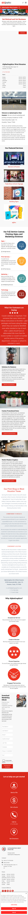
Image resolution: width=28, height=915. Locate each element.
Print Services (5, 257)
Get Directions (14, 839)
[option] (14, 18)
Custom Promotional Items (9, 433)
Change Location (11, 853)
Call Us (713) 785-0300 (8, 860)
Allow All (14, 912)
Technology (4, 290)
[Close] (26, 893)
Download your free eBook (7, 766)
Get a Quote (14, 807)
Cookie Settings (14, 904)
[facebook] (3, 890)
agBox (14, 222)
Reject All (14, 908)
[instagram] (10, 890)
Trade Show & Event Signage (14, 184)
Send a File (14, 792)
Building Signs (14, 201)
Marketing (4, 274)
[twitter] (5, 890)
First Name (4, 724)
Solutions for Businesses (9, 384)
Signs (3, 241)
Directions (22, 32)
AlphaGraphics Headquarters (14, 854)
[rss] (13, 890)
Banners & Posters (14, 167)
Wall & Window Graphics (9, 480)
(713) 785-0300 (6, 72)
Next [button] (27, 11)
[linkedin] (8, 890)
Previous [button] (1, 11)
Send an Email (6, 862)
